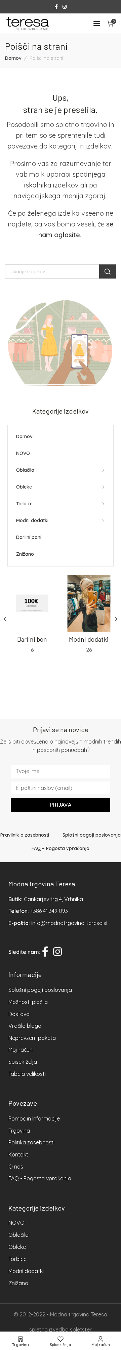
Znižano (18, 1283)
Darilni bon (32, 639)
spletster (81, 1329)
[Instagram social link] (64, 7)
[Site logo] (27, 23)
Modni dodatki (89, 639)
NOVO (16, 1222)
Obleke (17, 1246)
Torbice (17, 1259)
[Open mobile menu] (97, 23)
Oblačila (18, 1234)
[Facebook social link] (56, 7)
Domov (13, 58)
